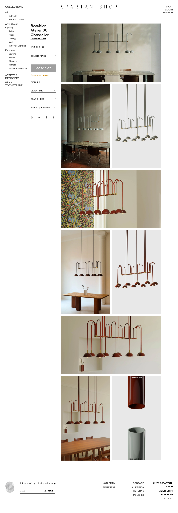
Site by (168, 498)
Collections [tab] (14, 6)
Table (11, 31)
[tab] (43, 57)
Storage (13, 61)
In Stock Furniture (18, 68)
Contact (138, 483)
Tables (12, 57)
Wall (11, 42)
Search (168, 12)
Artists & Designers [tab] (12, 77)
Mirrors (12, 64)
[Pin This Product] (32, 117)
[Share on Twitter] (39, 117)
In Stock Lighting (17, 45)
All (6, 12)
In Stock (13, 16)
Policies (138, 495)
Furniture (10, 50)
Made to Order (16, 19)
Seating (12, 54)
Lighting (9, 27)
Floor (11, 35)
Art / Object (11, 24)
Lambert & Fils (38, 38)
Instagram (108, 483)
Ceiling (12, 38)
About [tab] (9, 81)
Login (169, 9)
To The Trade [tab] (14, 85)
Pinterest (109, 487)
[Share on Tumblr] (53, 117)
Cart (169, 6)
